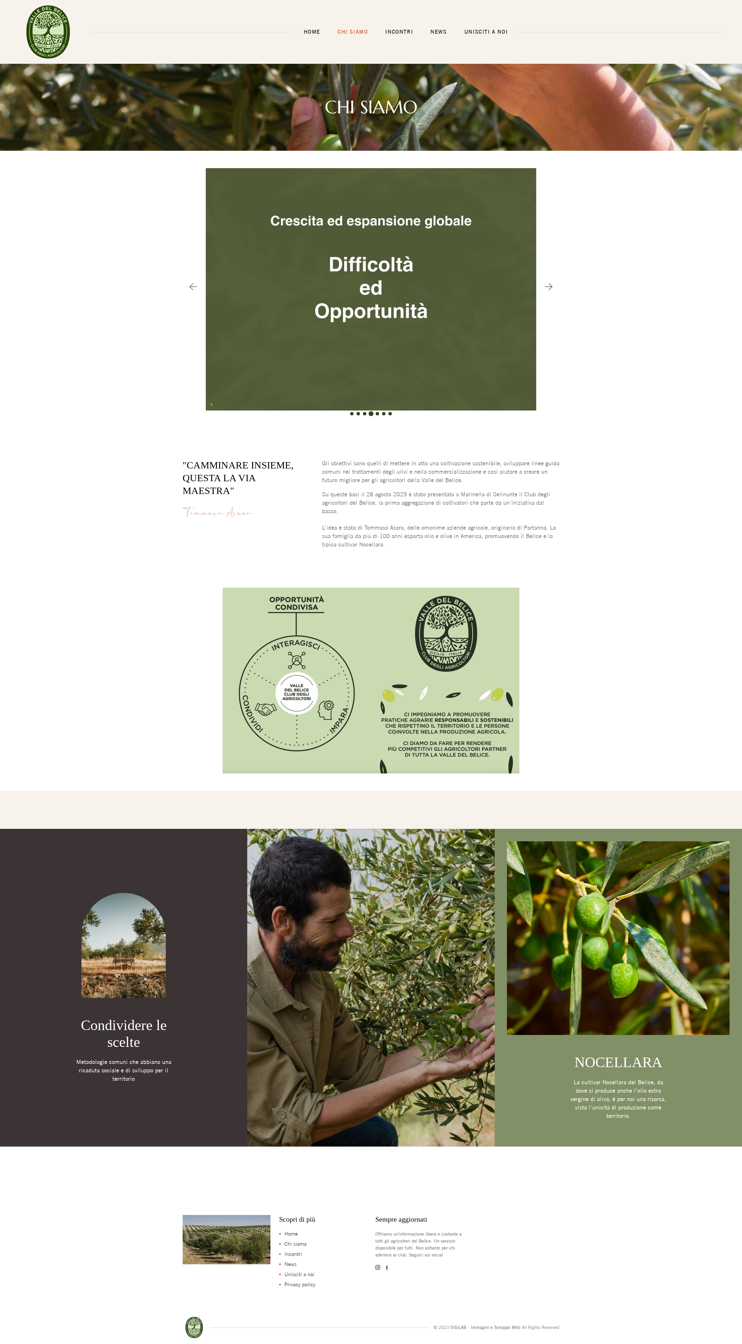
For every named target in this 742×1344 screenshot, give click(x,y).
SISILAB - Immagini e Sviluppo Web (485, 1327)
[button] (193, 286)
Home (291, 1234)
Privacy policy (299, 1284)
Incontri (293, 1254)
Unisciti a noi (299, 1274)
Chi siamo (295, 1244)
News (290, 1264)
